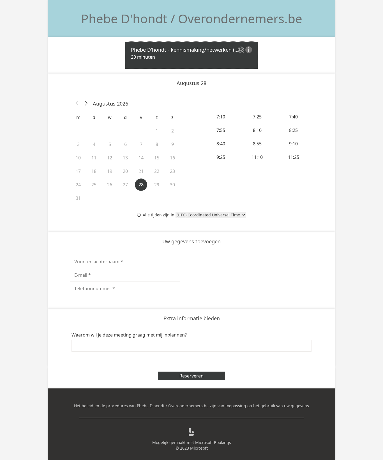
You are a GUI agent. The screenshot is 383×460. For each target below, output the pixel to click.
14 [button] (141, 158)
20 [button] (125, 171)
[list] (191, 55)
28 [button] (141, 185)
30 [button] (172, 185)
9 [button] (172, 144)
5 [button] (110, 144)
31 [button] (78, 198)
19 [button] (109, 171)
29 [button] (156, 185)
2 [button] (172, 131)
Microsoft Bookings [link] (213, 442)
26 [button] (109, 185)
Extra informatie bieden (191, 318)
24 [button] (78, 185)
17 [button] (78, 171)
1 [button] (157, 131)
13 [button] (125, 158)
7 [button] (141, 144)
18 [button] (93, 171)
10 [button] (78, 158)
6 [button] (125, 144)
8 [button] (157, 144)
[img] (241, 50)
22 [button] (156, 171)
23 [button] (172, 171)
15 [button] (156, 158)
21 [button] (141, 171)
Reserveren (191, 376)
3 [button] (78, 144)
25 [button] (93, 185)
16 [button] (172, 158)
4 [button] (94, 144)
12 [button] (109, 158)
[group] (258, 137)
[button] (77, 104)
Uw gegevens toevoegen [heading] (191, 241)
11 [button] (93, 158)
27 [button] (125, 185)
